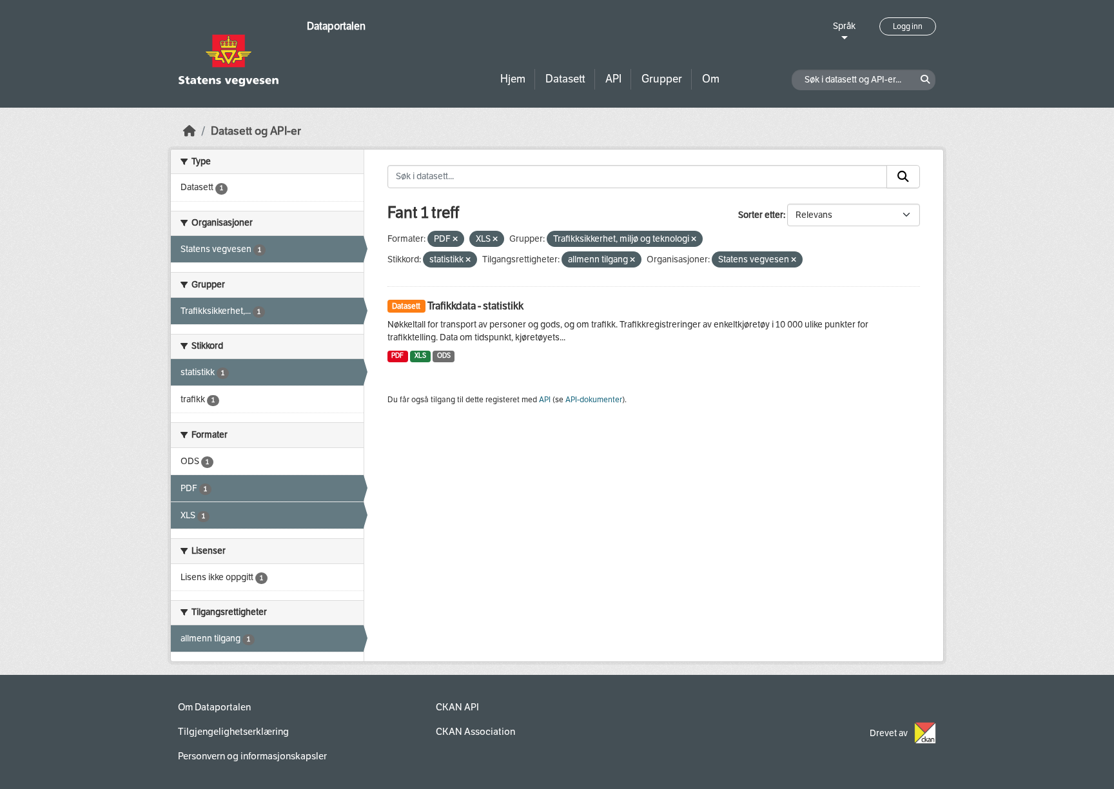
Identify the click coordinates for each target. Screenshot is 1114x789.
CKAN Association (475, 731)
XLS (420, 355)
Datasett (565, 79)
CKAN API (457, 707)
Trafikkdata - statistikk (475, 306)
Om (710, 79)
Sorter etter (760, 214)
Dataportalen (336, 26)
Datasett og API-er (256, 131)
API (613, 79)
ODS (444, 355)
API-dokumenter (593, 399)
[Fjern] (455, 239)
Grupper (661, 79)
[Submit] (903, 176)
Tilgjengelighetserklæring (233, 731)
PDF (397, 355)
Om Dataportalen (214, 707)
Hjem (512, 79)
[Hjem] (189, 131)
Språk (844, 26)
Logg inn (908, 26)
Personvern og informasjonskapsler (252, 756)
